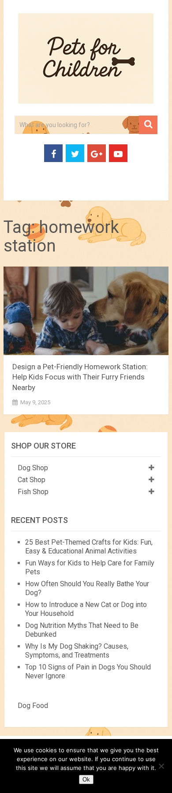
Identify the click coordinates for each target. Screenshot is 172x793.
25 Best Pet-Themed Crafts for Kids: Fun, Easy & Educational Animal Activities (89, 546)
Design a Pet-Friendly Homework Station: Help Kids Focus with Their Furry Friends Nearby (80, 377)
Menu (18, 190)
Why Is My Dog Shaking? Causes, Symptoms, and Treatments (76, 650)
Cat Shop (31, 480)
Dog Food (33, 705)
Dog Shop (33, 468)
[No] (161, 766)
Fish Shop (33, 491)
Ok (86, 779)
